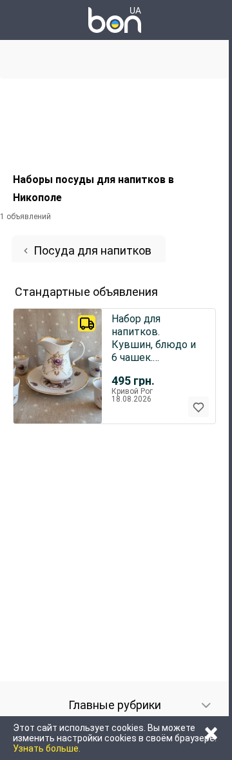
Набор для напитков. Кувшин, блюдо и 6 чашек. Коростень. (153, 338)
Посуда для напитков (92, 250)
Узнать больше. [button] (47, 748)
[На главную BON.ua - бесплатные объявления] (114, 20)
